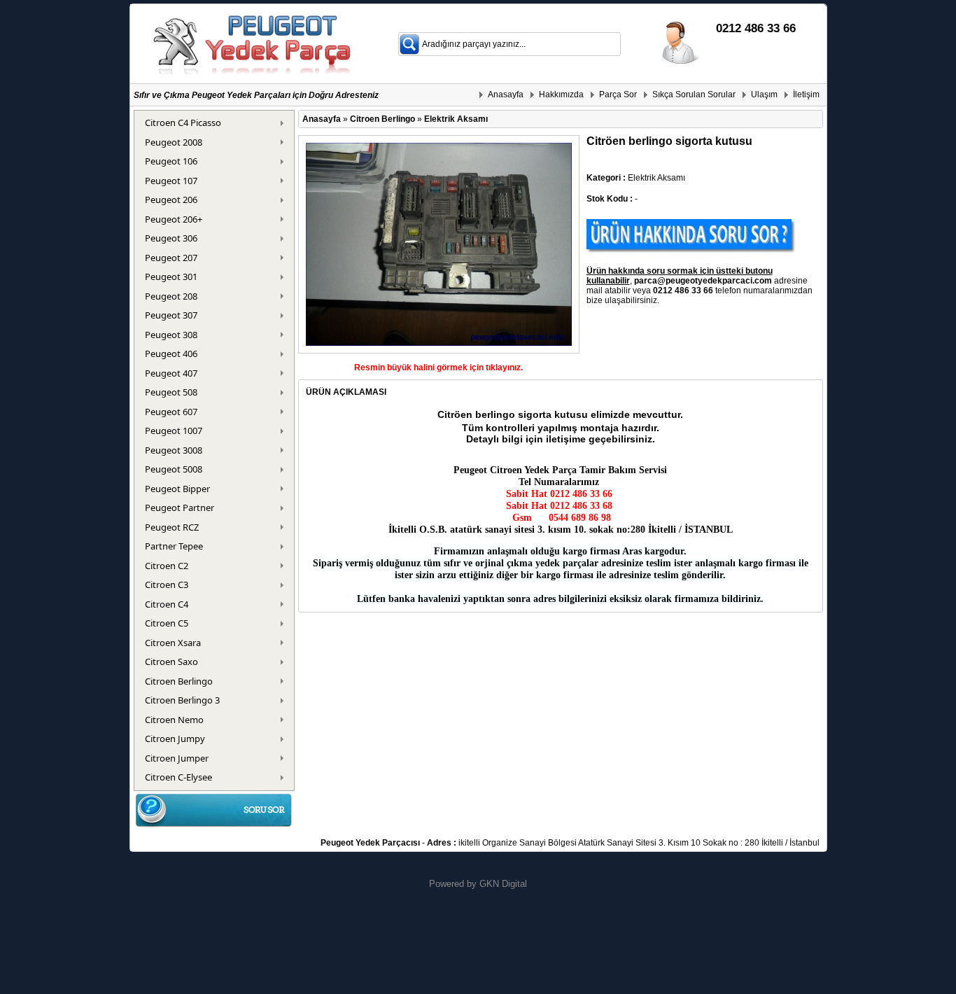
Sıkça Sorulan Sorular (694, 94)
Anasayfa (505, 94)
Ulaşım (764, 94)
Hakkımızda (561, 94)
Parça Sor (618, 94)
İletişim (806, 94)
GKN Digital (503, 883)
